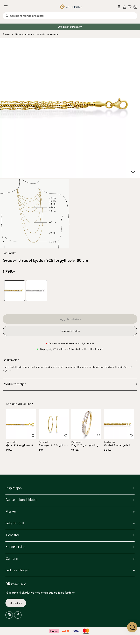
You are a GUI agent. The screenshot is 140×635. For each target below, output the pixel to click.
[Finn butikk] (119, 7)
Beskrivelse (11, 360)
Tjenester (12, 535)
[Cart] (135, 7)
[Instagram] (9, 615)
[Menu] (7, 6)
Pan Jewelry (9, 252)
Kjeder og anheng (23, 34)
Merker (10, 511)
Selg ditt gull (14, 523)
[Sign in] (124, 7)
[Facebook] (18, 615)
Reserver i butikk (70, 331)
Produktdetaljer (14, 384)
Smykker (7, 34)
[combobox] (70, 15)
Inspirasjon (13, 488)
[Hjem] (70, 7)
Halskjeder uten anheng (47, 34)
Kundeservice (15, 547)
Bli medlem (16, 602)
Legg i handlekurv (70, 319)
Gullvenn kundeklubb (21, 500)
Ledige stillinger (17, 570)
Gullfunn (11, 558)
